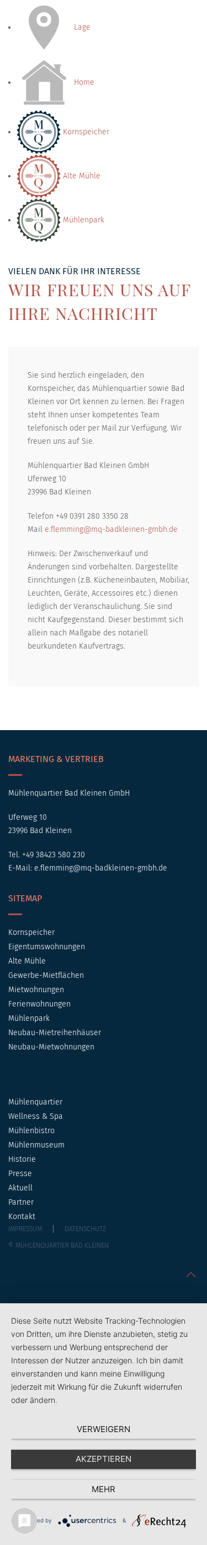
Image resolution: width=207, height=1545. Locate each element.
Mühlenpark (82, 220)
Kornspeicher (85, 132)
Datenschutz (85, 1229)
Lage (81, 27)
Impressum (25, 1229)
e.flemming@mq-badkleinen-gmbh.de (111, 529)
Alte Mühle (80, 176)
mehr (103, 1489)
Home (83, 82)
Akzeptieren (103, 1459)
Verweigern (103, 1429)
